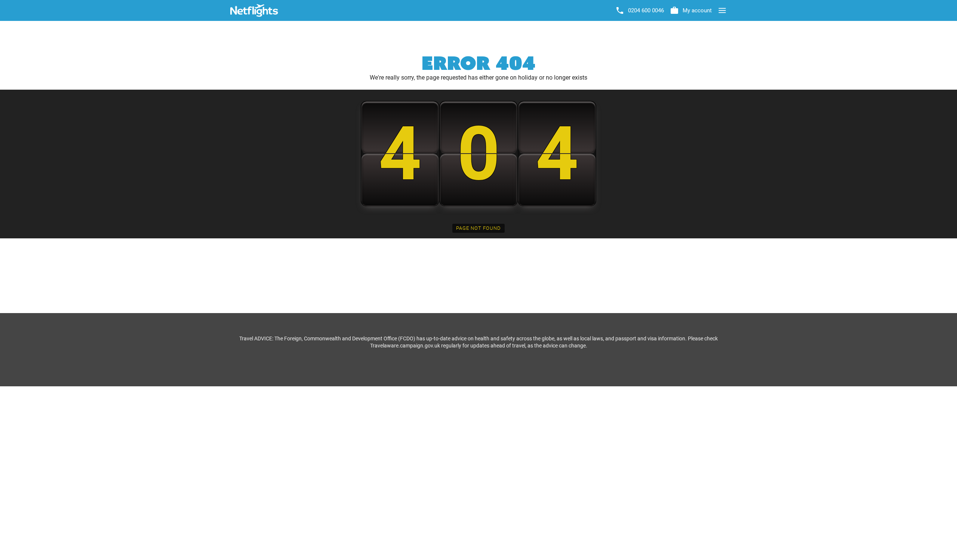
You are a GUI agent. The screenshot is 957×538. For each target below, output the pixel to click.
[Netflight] (254, 10)
